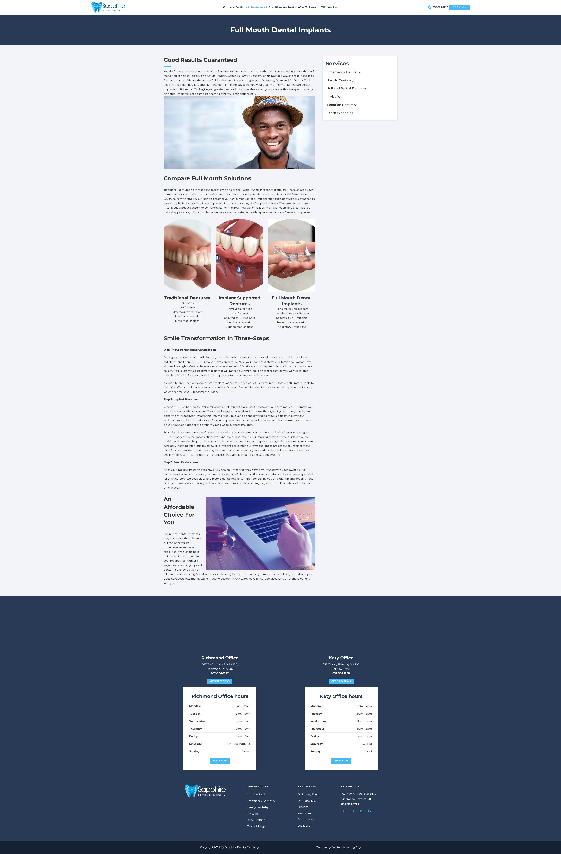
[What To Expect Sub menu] (319, 7)
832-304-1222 (440, 7)
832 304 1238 (341, 673)
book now (459, 7)
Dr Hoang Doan (308, 800)
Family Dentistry (340, 80)
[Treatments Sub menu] (266, 7)
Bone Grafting (256, 820)
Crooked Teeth (256, 794)
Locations (304, 825)
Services (303, 807)
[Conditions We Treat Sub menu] (295, 7)
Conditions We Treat (281, 7)
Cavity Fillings (256, 826)
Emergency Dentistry (344, 72)
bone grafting (255, 415)
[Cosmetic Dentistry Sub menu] (248, 7)
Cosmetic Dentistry (235, 7)
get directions (220, 681)
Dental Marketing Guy (346, 847)
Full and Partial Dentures (347, 88)
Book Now (220, 760)
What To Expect (307, 7)
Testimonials (306, 819)
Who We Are (329, 7)
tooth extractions (180, 420)
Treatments (258, 7)
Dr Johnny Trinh (308, 794)
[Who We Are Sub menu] (338, 7)
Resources (304, 813)
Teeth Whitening (340, 113)
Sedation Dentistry (342, 105)
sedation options (195, 411)
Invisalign (334, 96)
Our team (241, 578)
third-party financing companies (253, 574)
